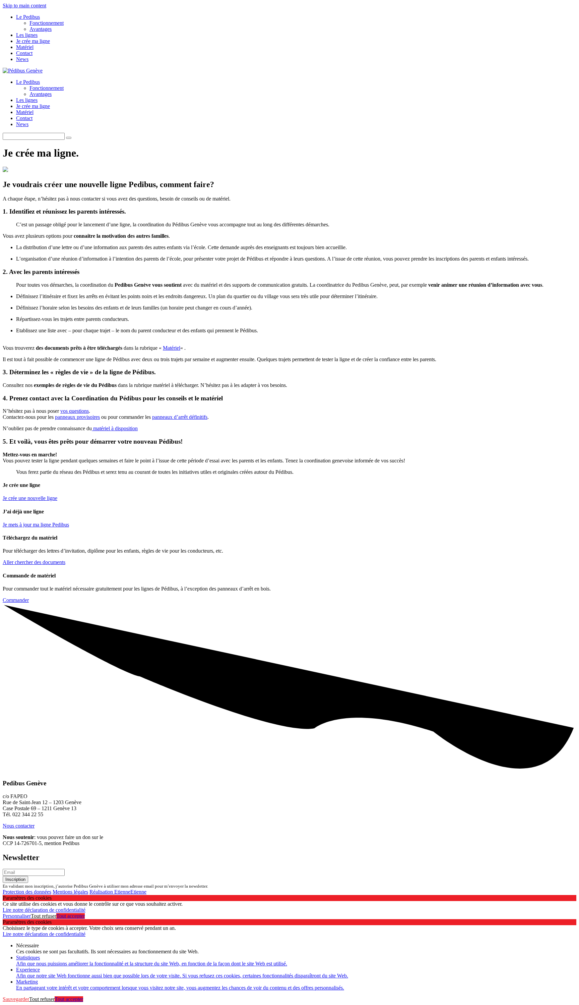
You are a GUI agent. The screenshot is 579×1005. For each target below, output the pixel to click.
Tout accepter (70, 916)
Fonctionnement (46, 23)
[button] (68, 138)
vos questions (74, 411)
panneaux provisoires (77, 417)
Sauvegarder (16, 999)
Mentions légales (70, 892)
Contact (24, 53)
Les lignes (27, 35)
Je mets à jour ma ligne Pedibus (36, 524)
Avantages (40, 29)
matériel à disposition (115, 428)
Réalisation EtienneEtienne (117, 892)
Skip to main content (24, 5)
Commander (16, 600)
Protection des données (27, 892)
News (22, 59)
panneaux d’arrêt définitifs (179, 417)
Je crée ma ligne (33, 41)
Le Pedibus (28, 17)
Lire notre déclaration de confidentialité (44, 910)
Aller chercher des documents (34, 562)
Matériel (25, 47)
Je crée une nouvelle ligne (30, 498)
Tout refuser (43, 916)
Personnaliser (17, 916)
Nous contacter (19, 826)
